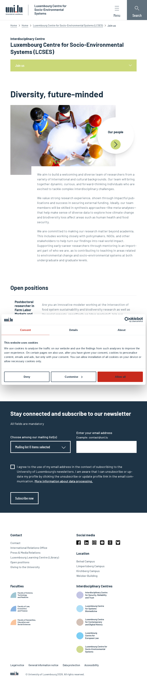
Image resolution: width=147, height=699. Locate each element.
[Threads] (110, 542)
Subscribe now (24, 498)
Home (13, 25)
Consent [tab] (25, 329)
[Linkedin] (86, 542)
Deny (27, 376)
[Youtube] (102, 542)
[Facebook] (78, 542)
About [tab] (121, 329)
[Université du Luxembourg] (14, 10)
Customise (71, 376)
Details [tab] (73, 329)
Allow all (120, 376)
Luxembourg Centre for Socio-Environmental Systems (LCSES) (68, 25)
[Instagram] (94, 542)
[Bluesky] (118, 542)
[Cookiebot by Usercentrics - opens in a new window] (127, 319)
